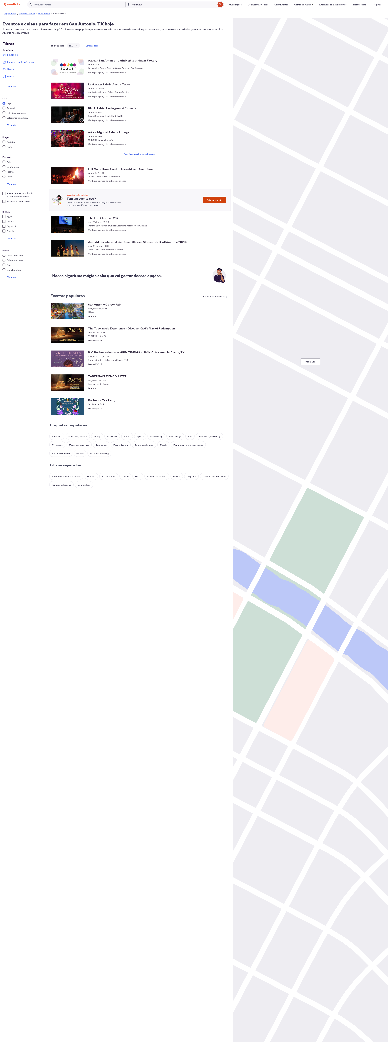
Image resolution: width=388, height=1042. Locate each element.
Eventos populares (67, 295)
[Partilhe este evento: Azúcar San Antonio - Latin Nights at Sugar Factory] (219, 72)
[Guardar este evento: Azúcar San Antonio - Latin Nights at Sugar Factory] (225, 72)
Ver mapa (310, 361)
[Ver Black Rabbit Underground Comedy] (67, 114)
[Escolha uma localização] (128, 4)
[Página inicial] (12, 4)
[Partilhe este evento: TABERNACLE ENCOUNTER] (219, 388)
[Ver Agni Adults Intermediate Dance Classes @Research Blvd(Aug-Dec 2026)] (67, 248)
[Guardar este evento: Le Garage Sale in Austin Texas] (225, 96)
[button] (304, 4)
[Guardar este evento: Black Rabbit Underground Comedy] (225, 120)
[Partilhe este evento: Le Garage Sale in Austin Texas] (219, 96)
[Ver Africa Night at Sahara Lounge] (67, 138)
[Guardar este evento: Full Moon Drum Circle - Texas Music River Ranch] (225, 181)
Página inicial (10, 13)
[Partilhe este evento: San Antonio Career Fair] (219, 316)
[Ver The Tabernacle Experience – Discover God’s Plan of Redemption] (67, 335)
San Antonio (44, 13)
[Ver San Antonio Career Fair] (67, 311)
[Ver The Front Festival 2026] (67, 224)
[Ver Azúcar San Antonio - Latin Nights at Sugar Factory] (67, 67)
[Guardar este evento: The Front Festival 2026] (225, 230)
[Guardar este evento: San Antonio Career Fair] (225, 316)
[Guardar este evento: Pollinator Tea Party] (225, 412)
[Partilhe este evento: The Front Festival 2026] (219, 230)
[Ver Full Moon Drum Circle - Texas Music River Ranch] (67, 175)
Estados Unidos (27, 13)
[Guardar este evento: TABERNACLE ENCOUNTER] (225, 388)
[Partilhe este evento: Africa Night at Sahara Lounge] (219, 144)
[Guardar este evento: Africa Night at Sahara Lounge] (225, 144)
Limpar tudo (92, 45)
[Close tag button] (77, 45)
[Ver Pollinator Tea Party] (67, 406)
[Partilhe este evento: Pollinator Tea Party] (219, 412)
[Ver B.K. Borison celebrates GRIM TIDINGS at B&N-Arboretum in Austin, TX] (67, 359)
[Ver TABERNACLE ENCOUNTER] (67, 382)
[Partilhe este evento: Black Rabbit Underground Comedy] (219, 120)
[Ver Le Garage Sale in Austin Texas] (67, 91)
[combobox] (173, 4)
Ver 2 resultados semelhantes (139, 154)
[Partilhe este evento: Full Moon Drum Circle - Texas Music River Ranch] (219, 181)
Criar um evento (214, 199)
